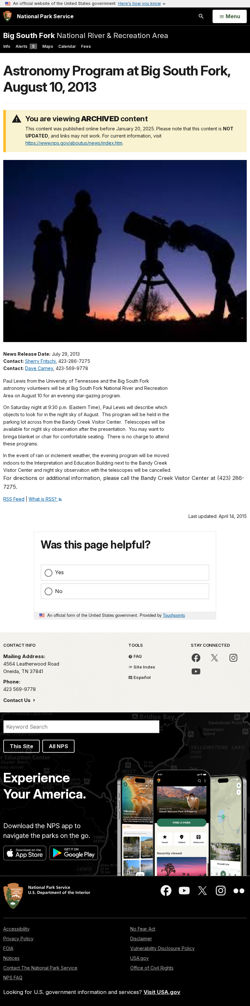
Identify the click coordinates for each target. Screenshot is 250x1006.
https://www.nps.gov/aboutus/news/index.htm (73, 143)
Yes (59, 572)
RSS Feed (13, 499)
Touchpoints (174, 615)
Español (141, 677)
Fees (86, 46)
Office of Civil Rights (152, 968)
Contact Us (17, 700)
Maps (47, 46)
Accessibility (16, 929)
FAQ (137, 656)
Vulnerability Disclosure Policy (162, 948)
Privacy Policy (18, 938)
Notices (11, 958)
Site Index (143, 666)
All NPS (58, 746)
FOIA (8, 948)
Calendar (67, 46)
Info (6, 46)
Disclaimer (141, 938)
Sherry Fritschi (40, 361)
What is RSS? (43, 499)
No (58, 591)
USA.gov (139, 958)
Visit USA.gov (162, 992)
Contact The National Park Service (40, 968)
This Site (21, 746)
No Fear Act (142, 929)
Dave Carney (39, 368)
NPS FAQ (12, 977)
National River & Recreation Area (85, 35)
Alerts (25, 46)
